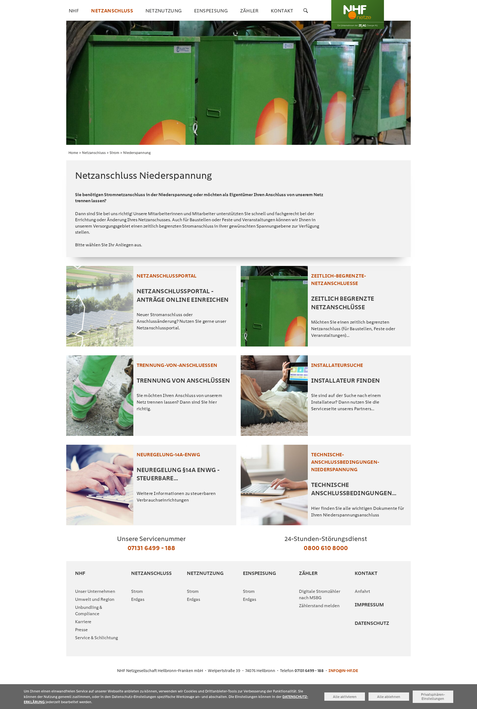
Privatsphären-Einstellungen (433, 696)
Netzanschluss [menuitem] (112, 11)
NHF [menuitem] (74, 11)
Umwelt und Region (94, 599)
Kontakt (366, 573)
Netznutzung (205, 573)
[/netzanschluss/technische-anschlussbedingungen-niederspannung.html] (274, 485)
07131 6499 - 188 (151, 548)
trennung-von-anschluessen (177, 365)
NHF (80, 573)
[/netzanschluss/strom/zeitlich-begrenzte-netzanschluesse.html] (274, 306)
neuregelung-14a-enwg (168, 454)
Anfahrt (362, 591)
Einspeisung (259, 573)
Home (73, 153)
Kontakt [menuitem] (282, 11)
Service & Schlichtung (96, 637)
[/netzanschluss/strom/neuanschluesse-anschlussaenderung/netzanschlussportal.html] (99, 306)
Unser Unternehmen (95, 591)
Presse (81, 629)
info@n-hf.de (343, 670)
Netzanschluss (94, 153)
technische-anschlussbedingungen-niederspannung (345, 462)
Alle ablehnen (388, 697)
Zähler (308, 573)
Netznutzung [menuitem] (163, 11)
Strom (114, 153)
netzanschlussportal (167, 276)
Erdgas (137, 599)
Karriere (83, 621)
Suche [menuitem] (305, 14)
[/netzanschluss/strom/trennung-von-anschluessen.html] (99, 395)
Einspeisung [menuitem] (211, 11)
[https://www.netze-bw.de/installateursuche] (274, 395)
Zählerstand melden (319, 605)
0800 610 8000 (326, 548)
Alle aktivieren (345, 697)
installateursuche (337, 365)
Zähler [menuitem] (249, 11)
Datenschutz (372, 623)
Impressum (369, 604)
